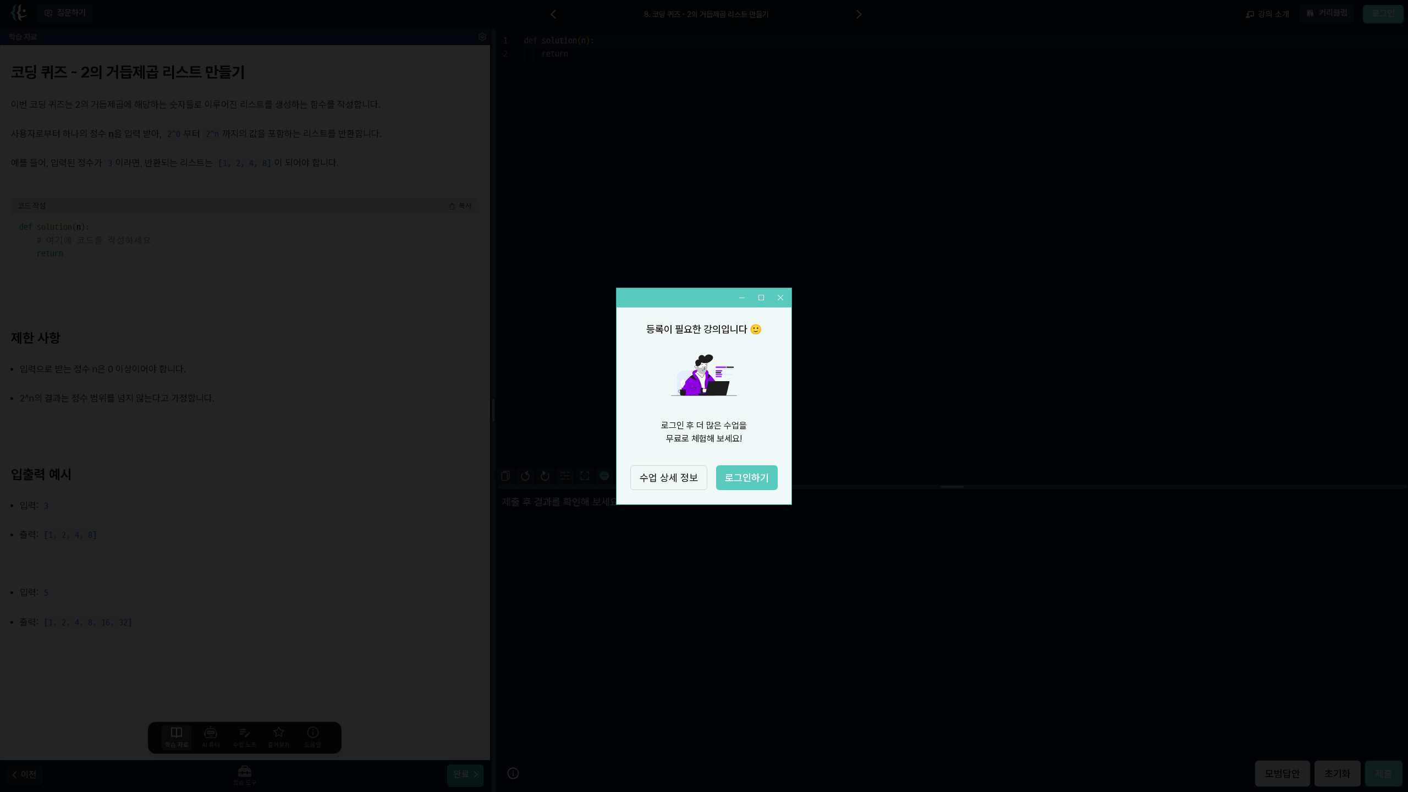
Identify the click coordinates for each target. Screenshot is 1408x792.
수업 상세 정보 (669, 477)
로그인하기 (747, 477)
